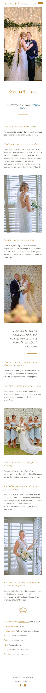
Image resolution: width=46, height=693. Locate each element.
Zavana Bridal (23, 622)
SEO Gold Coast (20, 681)
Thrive (29, 681)
